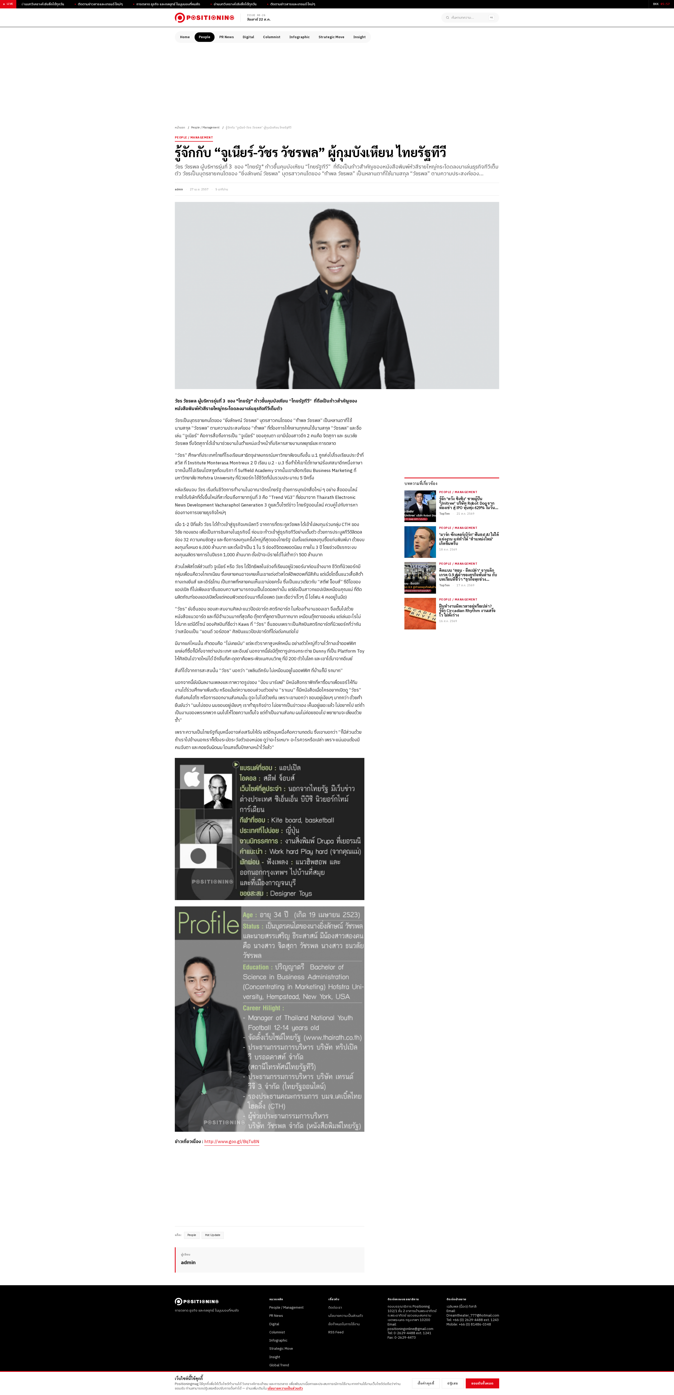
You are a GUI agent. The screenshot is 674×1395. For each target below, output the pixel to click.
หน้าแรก (180, 127)
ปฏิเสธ (452, 1383)
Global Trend (279, 1365)
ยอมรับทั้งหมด (482, 1383)
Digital (248, 37)
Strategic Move (331, 37)
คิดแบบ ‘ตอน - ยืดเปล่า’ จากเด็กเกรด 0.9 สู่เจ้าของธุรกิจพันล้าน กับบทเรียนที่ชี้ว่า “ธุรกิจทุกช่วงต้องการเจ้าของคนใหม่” (468, 575)
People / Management (205, 127)
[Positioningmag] (204, 18)
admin (179, 189)
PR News (226, 37)
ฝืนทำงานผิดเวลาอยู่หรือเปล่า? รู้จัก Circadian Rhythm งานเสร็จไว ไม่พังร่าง (467, 610)
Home (185, 37)
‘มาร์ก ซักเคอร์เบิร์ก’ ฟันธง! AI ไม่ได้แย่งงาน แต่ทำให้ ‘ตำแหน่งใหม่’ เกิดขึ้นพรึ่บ (469, 539)
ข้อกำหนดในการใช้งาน (344, 1324)
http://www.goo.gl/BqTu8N (231, 1141)
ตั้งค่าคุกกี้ (426, 1383)
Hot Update (212, 1235)
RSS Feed (336, 1332)
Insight (359, 37)
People (204, 37)
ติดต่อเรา (335, 1307)
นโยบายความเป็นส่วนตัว (345, 1316)
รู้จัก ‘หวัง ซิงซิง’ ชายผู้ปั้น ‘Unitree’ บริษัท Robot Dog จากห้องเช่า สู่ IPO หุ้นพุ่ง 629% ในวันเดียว (467, 503)
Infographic (299, 37)
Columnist (271, 37)
